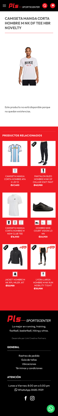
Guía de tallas (29, 359)
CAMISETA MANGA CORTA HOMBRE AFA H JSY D (15, 179)
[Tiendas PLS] (24, 5)
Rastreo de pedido (29, 355)
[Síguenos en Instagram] (32, 398)
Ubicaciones (29, 364)
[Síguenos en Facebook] (26, 398)
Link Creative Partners (35, 338)
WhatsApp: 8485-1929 (30, 389)
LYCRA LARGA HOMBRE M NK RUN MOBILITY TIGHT (43, 282)
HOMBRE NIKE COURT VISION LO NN (43, 231)
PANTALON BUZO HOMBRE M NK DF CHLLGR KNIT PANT (43, 179)
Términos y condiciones (29, 368)
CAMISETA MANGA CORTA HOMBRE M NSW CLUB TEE (14, 231)
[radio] (15, 170)
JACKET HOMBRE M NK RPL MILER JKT (15, 281)
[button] (4, 6)
